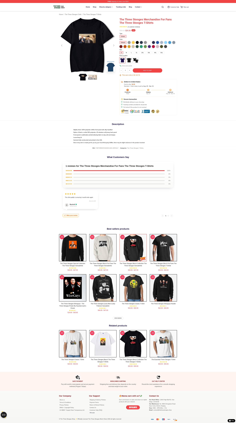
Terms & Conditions (65, 402)
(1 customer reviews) (134, 27)
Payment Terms (94, 402)
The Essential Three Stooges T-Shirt (163, 359)
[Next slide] (114, 45)
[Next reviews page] (171, 215)
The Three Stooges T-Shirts (92, 14)
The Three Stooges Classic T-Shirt (133, 303)
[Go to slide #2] (92, 77)
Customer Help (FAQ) (96, 410)
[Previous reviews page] (162, 215)
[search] (162, 7)
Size (120, 49)
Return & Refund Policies (97, 405)
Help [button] (232, 420)
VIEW (72, 259)
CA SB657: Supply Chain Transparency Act (72, 410)
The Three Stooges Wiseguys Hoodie (163, 303)
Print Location (123, 55)
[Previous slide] (62, 45)
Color (121, 39)
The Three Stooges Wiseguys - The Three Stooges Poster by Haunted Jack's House (72, 306)
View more (118, 318)
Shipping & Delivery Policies (98, 400)
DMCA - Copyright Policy (67, 407)
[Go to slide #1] (83, 77)
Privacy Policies (64, 405)
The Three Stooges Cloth (73, 14)
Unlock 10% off (4, 415)
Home (61, 14)
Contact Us (93, 407)
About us (62, 400)
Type (120, 33)
